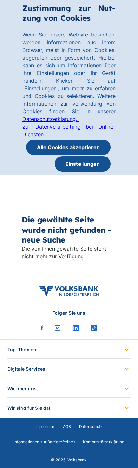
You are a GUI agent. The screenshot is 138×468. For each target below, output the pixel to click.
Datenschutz (91, 426)
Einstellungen (82, 164)
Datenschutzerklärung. (50, 119)
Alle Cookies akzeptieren (68, 147)
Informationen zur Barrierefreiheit (44, 442)
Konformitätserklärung (104, 442)
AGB (67, 426)
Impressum (45, 426)
